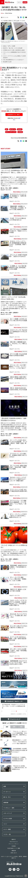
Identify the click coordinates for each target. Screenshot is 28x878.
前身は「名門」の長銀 (9, 46)
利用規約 (14, 846)
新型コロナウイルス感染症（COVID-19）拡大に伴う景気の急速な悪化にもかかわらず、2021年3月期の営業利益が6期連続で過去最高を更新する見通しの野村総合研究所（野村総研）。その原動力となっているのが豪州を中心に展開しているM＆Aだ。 (14, 427)
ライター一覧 (7, 834)
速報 (4, 786)
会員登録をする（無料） (14, 114)
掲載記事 (14, 850)
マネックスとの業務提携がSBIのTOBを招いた (14, 53)
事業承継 (5, 802)
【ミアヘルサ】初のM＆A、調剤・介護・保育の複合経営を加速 (18, 638)
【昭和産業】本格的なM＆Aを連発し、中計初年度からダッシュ (18, 567)
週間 (14, 727)
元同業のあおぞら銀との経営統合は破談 (14, 50)
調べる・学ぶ (4, 188)
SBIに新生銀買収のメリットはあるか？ (13, 60)
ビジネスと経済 (7, 818)
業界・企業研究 (13, 188)
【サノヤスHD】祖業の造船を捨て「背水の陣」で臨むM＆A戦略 (18, 467)
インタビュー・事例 (8, 808)
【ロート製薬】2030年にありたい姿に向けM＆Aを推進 (18, 319)
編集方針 (14, 839)
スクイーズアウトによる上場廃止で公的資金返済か (14, 56)
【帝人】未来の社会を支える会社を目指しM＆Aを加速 (18, 389)
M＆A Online (8, 13)
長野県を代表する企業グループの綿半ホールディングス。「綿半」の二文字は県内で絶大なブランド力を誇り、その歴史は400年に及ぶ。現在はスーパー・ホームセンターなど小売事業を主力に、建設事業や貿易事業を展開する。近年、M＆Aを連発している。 (14, 306)
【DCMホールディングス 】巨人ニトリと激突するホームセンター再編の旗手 (18, 479)
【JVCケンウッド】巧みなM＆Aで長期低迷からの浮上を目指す (18, 331)
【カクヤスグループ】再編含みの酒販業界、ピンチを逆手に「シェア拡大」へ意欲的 (17, 503)
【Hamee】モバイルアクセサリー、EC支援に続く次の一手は (18, 615)
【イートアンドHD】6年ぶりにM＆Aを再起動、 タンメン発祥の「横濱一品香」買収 (18, 442)
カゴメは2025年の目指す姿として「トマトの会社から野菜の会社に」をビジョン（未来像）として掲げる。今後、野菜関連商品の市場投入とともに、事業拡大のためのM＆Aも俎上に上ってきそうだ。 (14, 553)
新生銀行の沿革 (7, 62)
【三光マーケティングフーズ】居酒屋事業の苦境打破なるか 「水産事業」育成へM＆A (18, 243)
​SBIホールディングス (11, 132)
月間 (21, 727)
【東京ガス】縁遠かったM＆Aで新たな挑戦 (17, 590)
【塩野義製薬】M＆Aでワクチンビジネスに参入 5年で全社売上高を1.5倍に (18, 662)
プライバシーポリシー (13, 844)
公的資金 (20, 132)
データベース (7, 792)
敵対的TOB (12, 129)
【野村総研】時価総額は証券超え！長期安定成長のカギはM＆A (13, 419)
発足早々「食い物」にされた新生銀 (12, 48)
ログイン (19, 2)
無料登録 (25, 2)
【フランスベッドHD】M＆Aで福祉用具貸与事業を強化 (18, 490)
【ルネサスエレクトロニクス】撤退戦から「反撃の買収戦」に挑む (17, 195)
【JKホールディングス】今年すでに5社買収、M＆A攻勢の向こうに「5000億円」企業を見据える (18, 602)
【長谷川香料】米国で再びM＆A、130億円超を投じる (18, 378)
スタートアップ (7, 813)
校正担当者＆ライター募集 (13, 848)
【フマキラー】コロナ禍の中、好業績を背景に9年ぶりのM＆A (18, 455)
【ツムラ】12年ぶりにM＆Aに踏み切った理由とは (18, 626)
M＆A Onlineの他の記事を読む (19, 138)
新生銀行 (20, 129)
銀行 (7, 129)
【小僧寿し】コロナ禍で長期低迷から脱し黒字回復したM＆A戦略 (17, 267)
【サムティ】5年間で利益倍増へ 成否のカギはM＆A (18, 255)
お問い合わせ (14, 853)
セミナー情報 (7, 829)
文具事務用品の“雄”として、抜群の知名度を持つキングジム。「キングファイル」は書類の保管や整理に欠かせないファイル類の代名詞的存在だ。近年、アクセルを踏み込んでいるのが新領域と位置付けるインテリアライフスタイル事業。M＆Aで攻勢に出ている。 (14, 181)
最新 (7, 727)
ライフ (5, 824)
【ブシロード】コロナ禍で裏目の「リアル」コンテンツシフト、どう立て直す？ (17, 366)
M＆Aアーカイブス (6, 190)
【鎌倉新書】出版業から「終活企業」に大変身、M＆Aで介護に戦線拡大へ (17, 207)
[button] (2, 711)
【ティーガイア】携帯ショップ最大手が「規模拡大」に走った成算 (17, 579)
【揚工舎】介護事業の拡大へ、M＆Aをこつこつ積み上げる (18, 343)
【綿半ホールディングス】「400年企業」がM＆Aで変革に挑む (14, 298)
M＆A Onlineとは (14, 841)
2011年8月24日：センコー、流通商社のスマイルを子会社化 (14, 705)
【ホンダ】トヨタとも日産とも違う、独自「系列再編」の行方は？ (18, 650)
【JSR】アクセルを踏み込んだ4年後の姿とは (17, 219)
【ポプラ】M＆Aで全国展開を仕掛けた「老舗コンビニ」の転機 (18, 230)
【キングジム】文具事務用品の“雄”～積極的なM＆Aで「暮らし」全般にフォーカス (14, 172)
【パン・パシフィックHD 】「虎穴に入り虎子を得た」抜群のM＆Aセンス (18, 515)
